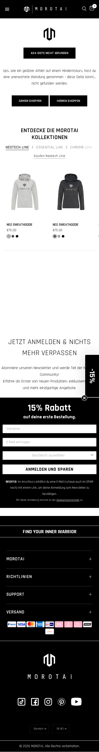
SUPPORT (15, 594)
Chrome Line (81, 147)
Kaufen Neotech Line (49, 156)
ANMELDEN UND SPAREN (49, 469)
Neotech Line (17, 147)
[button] (92, 376)
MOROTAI (15, 559)
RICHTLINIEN (19, 577)
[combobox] (48, 455)
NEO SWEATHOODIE (19, 224)
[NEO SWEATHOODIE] (25, 192)
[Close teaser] (84, 398)
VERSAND (15, 612)
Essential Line (49, 147)
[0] (91, 9)
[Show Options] (92, 455)
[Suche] (84, 9)
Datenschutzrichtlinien (67, 500)
